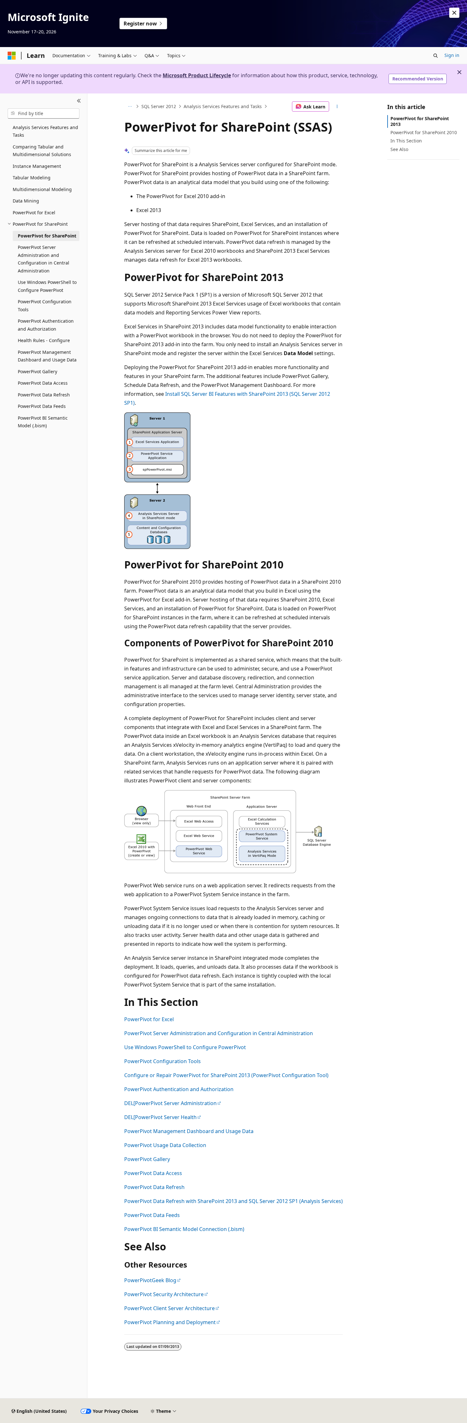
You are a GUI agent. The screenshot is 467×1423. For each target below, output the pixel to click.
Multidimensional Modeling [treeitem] (42, 189)
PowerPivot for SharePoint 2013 (419, 121)
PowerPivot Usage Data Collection (165, 1145)
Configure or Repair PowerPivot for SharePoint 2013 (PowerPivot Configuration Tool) (226, 1075)
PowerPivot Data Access (153, 1173)
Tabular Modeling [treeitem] (32, 178)
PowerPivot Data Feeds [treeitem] (42, 406)
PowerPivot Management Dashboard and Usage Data (189, 1131)
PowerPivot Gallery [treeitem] (37, 371)
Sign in (451, 55)
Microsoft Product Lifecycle (197, 75)
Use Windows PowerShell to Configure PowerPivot (185, 1047)
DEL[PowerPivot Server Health (160, 1117)
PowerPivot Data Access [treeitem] (43, 383)
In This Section (406, 141)
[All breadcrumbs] (129, 106)
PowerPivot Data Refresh (154, 1187)
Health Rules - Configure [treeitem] (44, 340)
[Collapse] (79, 101)
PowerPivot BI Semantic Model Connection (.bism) (184, 1229)
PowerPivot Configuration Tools (162, 1061)
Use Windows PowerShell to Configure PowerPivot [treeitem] (47, 286)
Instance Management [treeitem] (37, 166)
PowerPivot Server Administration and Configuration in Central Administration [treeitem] (43, 259)
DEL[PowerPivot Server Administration (170, 1103)
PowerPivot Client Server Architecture (169, 1308)
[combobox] (43, 113)
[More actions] (337, 106)
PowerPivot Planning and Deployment (170, 1322)
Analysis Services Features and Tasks (223, 106)
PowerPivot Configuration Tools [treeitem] (44, 306)
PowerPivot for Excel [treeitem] (34, 213)
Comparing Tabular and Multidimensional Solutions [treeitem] (42, 151)
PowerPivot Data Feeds (152, 1215)
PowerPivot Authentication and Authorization (179, 1089)
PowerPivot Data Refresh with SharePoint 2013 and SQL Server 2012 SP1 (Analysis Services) (233, 1201)
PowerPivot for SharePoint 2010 (423, 132)
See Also (399, 149)
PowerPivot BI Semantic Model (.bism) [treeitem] (43, 422)
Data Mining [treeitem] (26, 201)
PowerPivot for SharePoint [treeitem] (47, 236)
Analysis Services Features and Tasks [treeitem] (45, 131)
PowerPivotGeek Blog (150, 1280)
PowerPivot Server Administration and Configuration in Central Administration (218, 1033)
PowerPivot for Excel (149, 1019)
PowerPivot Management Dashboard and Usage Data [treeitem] (47, 356)
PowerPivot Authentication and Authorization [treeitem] (46, 325)
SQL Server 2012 (158, 106)
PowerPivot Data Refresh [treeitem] (44, 395)
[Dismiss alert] (454, 13)
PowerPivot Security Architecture (164, 1294)
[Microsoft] (12, 56)
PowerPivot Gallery (147, 1159)
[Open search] (435, 55)
